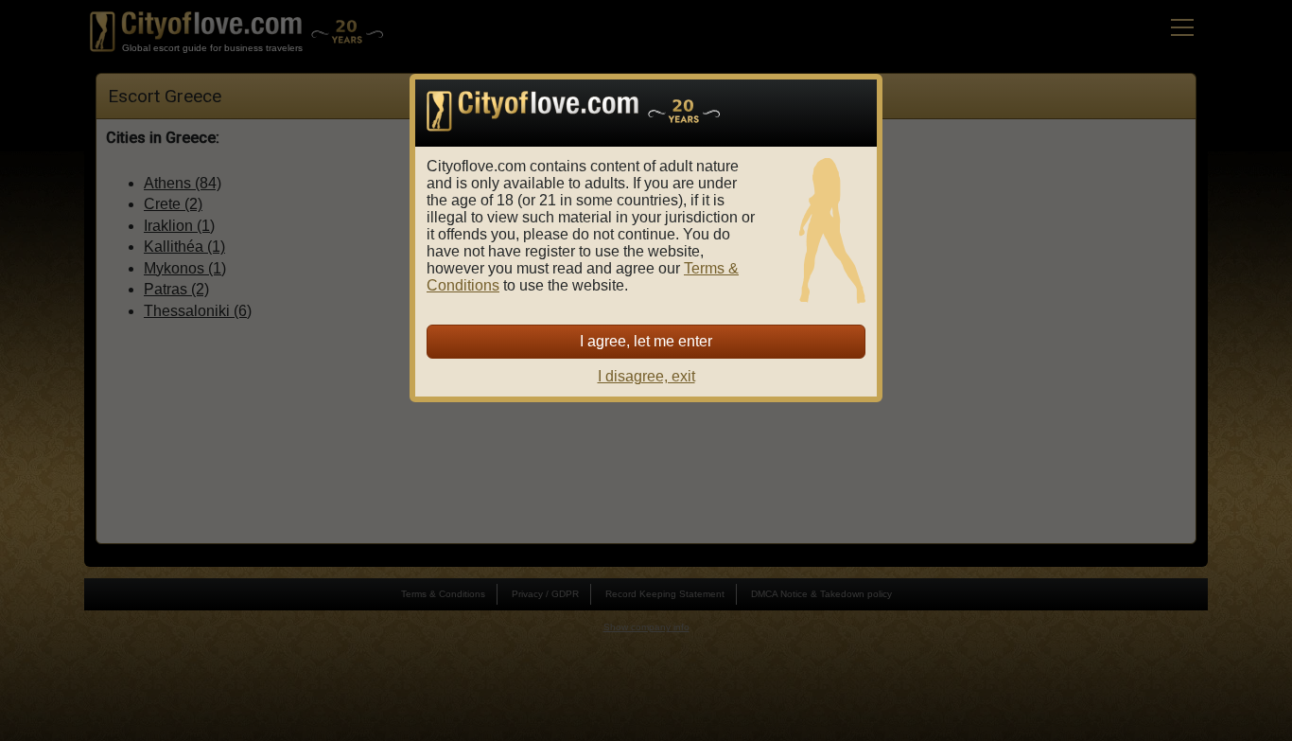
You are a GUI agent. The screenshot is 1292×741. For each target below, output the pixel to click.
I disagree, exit (646, 376)
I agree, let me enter (646, 341)
